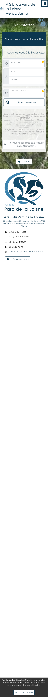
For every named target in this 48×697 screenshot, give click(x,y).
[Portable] (6, 247)
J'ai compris (27, 692)
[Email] (6, 252)
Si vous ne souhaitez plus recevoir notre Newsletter (27, 144)
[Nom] (6, 243)
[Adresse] (6, 232)
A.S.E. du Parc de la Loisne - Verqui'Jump (20, 9)
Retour (24, 161)
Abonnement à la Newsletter (24, 39)
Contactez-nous (21, 259)
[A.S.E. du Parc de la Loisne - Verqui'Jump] (2, 9)
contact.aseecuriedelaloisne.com (26, 251)
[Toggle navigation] (44, 3)
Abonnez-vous (27, 102)
